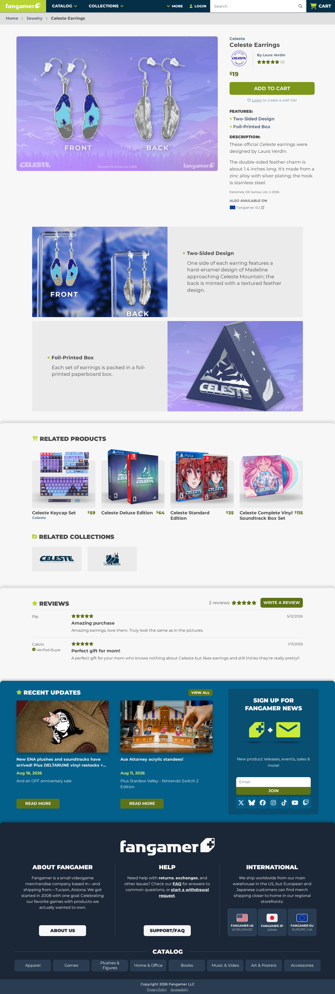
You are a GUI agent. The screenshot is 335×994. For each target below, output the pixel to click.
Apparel (32, 965)
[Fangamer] (23, 6)
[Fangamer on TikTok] (284, 803)
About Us (62, 930)
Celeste (237, 38)
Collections (103, 6)
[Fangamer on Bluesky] (252, 803)
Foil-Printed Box (252, 126)
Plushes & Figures (109, 965)
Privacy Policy (157, 989)
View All (200, 692)
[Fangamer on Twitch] (306, 803)
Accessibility (179, 989)
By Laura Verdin (271, 55)
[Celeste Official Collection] (57, 559)
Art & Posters (263, 965)
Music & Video (225, 965)
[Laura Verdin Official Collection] (112, 559)
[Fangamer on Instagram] (273, 803)
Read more (38, 803)
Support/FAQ (167, 930)
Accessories (302, 965)
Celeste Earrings (255, 44)
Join (274, 790)
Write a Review (281, 602)
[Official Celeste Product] (239, 58)
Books (187, 965)
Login (257, 100)
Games (71, 965)
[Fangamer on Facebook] (263, 803)
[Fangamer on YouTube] (295, 803)
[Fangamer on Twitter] (241, 803)
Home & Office (148, 965)
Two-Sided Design (253, 119)
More (177, 6)
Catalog (62, 6)
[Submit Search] (300, 6)
